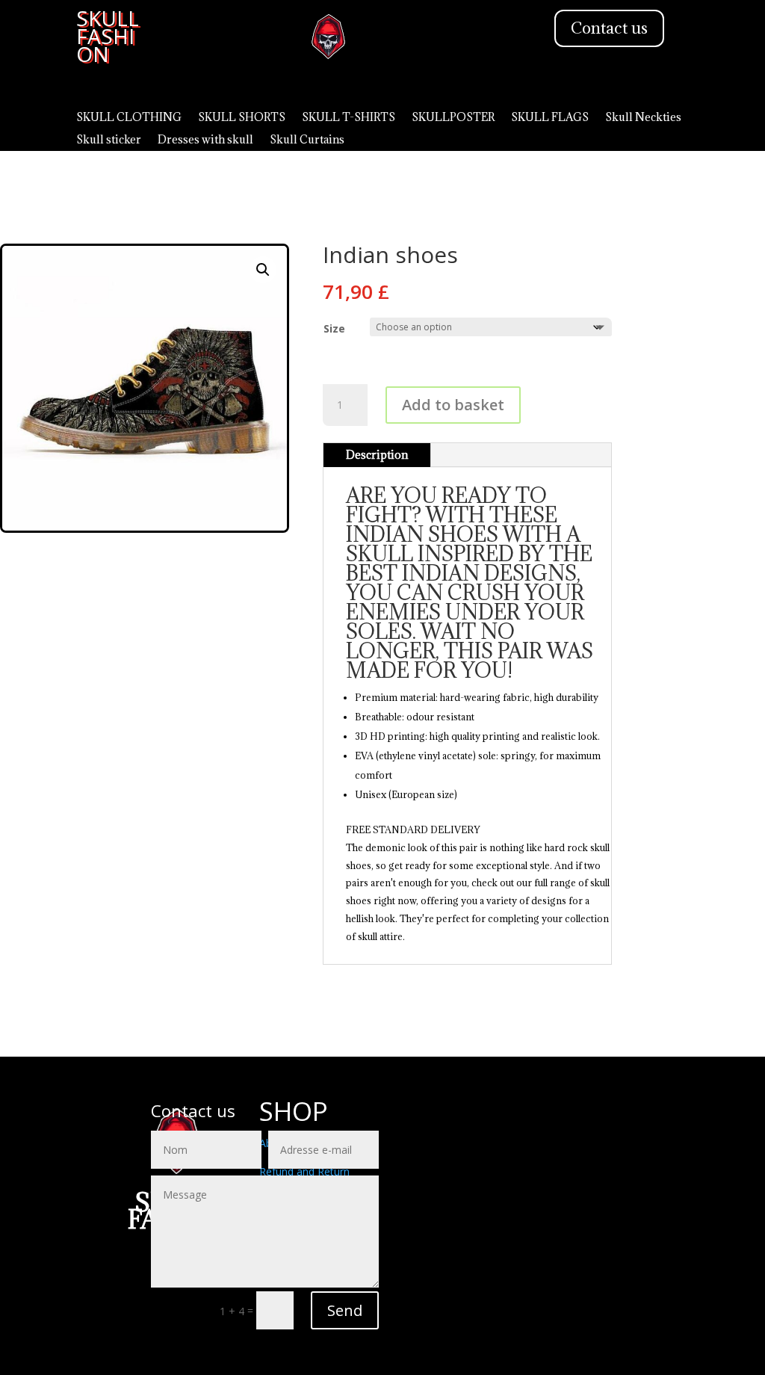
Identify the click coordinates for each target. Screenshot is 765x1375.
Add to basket (453, 405)
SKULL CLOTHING (129, 118)
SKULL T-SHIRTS (348, 118)
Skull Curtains (307, 140)
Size (334, 328)
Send (344, 1310)
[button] (263, 269)
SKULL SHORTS (241, 118)
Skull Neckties (643, 118)
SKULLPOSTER (453, 118)
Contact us (609, 28)
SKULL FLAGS (550, 118)
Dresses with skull (205, 140)
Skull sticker (108, 140)
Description (377, 455)
